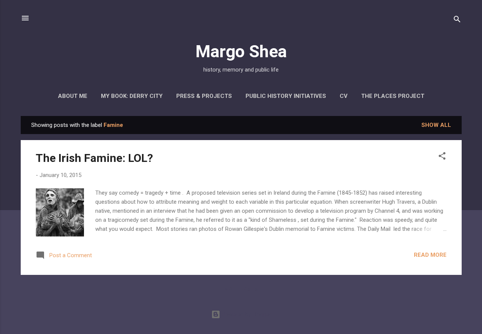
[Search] (457, 20)
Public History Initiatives (286, 96)
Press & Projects (204, 96)
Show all (436, 125)
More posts (241, 290)
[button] (442, 157)
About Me (72, 96)
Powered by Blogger (245, 314)
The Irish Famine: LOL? (94, 158)
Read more (430, 255)
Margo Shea (241, 51)
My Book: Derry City (132, 96)
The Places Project (392, 96)
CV (344, 96)
